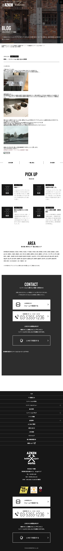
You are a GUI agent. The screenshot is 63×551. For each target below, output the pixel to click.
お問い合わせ (31, 428)
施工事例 (31, 409)
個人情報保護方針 (31, 439)
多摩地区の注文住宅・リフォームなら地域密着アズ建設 (16, 150)
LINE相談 (31, 432)
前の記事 (10, 162)
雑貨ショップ (30, 443)
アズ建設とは (31, 397)
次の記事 (52, 162)
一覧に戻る (31, 162)
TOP (31, 394)
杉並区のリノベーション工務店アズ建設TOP (12, 45)
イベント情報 (31, 416)
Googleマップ (38, 471)
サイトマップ (32, 435)
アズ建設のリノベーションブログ (34, 45)
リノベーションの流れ (31, 401)
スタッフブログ (14, 56)
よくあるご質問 (31, 424)
